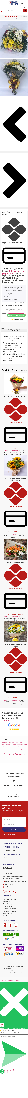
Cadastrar (3, 980)
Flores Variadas (14, 16)
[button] (1, 1)
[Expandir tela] (8, 1070)
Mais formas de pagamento (13, 272)
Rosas (6, 757)
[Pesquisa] (25, 10)
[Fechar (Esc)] (14, 1070)
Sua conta (24, 980)
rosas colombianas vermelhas (10, 759)
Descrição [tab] (14, 330)
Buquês (7, 16)
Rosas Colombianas (13, 757)
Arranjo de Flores (12, 742)
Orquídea (2, 757)
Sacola (17, 980)
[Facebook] (10, 925)
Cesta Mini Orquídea (9, 751)
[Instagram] (5, 925)
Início (2, 16)
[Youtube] (16, 925)
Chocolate (15, 751)
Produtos (10, 980)
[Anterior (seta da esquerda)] (5, 1072)
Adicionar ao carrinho (16, 315)
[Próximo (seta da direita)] (8, 1072)
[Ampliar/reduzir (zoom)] (5, 1070)
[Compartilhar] (11, 1070)
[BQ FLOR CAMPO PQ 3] (14, 57)
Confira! (5, 720)
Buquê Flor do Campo (14, 749)
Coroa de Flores (12, 754)
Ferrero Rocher (24, 754)
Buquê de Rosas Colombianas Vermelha (14, 748)
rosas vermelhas (21, 759)
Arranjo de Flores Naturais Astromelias (13, 744)
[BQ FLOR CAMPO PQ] (14, 95)
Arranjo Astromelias (4, 742)
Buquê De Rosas (10, 746)
